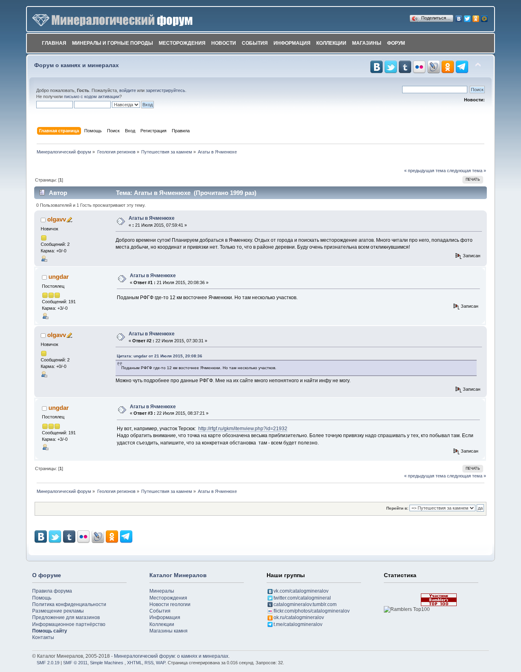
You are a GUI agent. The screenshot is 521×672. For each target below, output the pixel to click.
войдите (127, 90)
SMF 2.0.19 (48, 662)
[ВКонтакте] (459, 16)
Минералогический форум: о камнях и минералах (171, 656)
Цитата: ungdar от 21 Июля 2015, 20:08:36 (159, 356)
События (255, 43)
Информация (292, 43)
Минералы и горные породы (112, 43)
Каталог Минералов (178, 575)
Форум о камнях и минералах (76, 65)
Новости (223, 43)
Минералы (161, 591)
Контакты (43, 637)
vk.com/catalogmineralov (301, 591)
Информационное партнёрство (68, 624)
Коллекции (331, 43)
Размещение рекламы (58, 611)
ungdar (58, 276)
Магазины (366, 43)
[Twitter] (467, 16)
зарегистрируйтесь (165, 90)
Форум (396, 43)
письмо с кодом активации (91, 96)
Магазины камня (168, 631)
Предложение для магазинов (66, 617)
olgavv (56, 219)
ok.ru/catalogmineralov (299, 617)
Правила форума (52, 591)
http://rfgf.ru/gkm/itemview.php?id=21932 (242, 428)
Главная (54, 43)
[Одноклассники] (476, 16)
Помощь (41, 598)
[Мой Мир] (484, 16)
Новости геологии (169, 604)
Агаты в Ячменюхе (152, 218)
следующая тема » (466, 170)
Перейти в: (397, 508)
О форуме (46, 575)
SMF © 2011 (75, 662)
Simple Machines (106, 662)
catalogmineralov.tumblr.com (305, 604)
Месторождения (182, 43)
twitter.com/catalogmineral (302, 598)
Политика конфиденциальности (69, 604)
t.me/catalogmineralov (298, 624)
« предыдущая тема (425, 170)
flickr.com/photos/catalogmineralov (312, 611)
